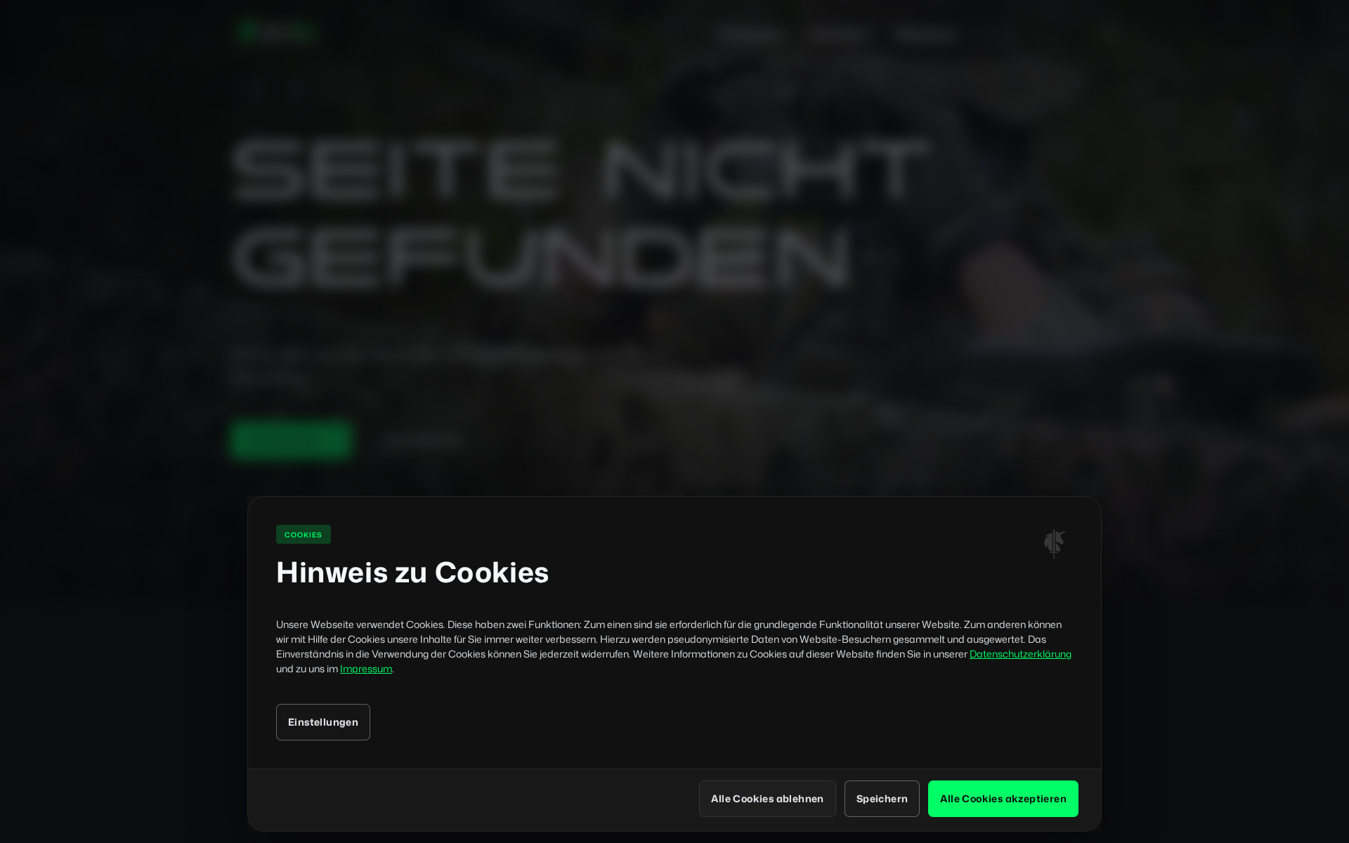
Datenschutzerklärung (1020, 653)
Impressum (366, 668)
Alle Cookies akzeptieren (1003, 798)
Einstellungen (323, 721)
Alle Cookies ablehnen (767, 798)
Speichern (882, 798)
